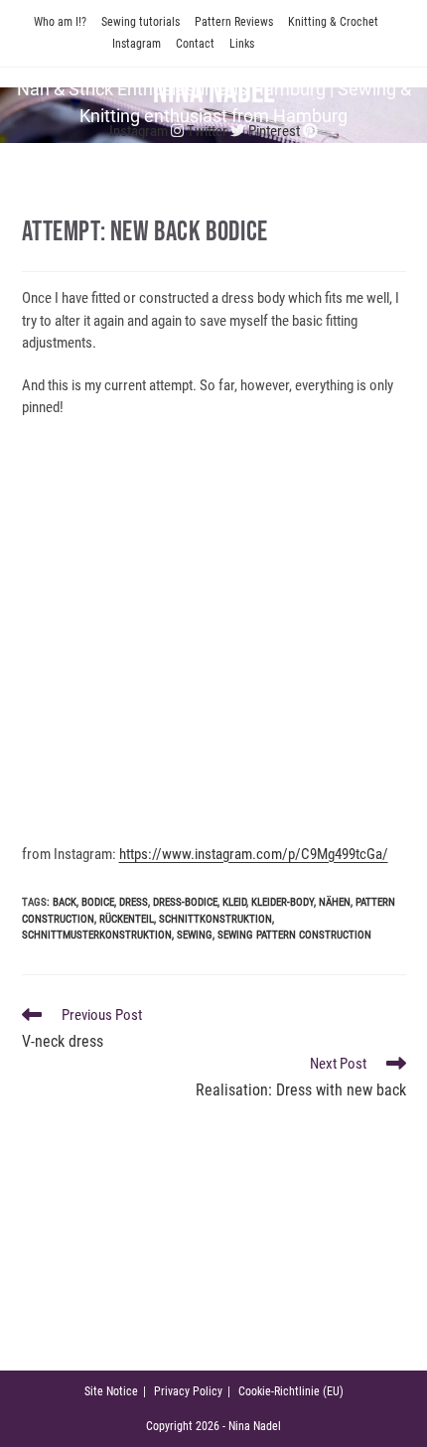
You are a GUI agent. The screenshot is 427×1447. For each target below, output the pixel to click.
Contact (195, 44)
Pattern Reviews (234, 22)
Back (64, 902)
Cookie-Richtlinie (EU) (291, 1391)
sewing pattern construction (294, 935)
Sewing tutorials (140, 22)
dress (133, 902)
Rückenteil (126, 919)
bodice (97, 902)
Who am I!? (60, 22)
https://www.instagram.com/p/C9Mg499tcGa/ (253, 854)
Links (241, 44)
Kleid (234, 902)
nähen (335, 902)
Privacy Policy (188, 1391)
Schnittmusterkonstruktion (97, 935)
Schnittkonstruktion (215, 919)
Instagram (136, 44)
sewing (195, 935)
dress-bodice (185, 902)
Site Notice (111, 1391)
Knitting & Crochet (333, 22)
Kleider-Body (282, 902)
